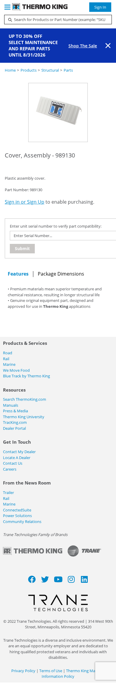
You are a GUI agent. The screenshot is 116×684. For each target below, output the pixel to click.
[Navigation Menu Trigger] (7, 7)
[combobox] (55, 19)
